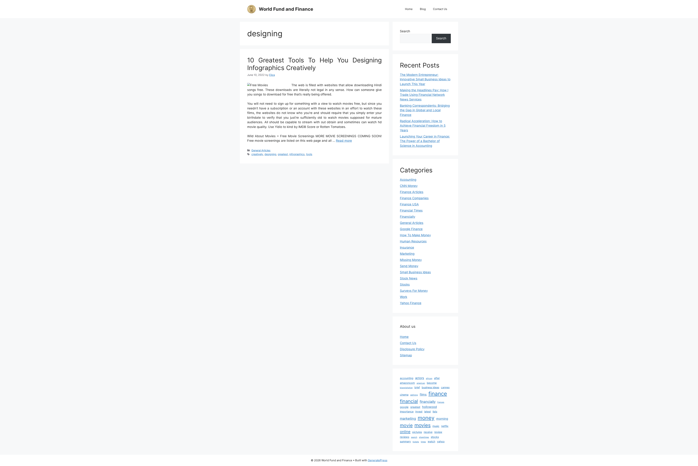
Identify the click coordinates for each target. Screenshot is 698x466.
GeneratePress (377, 460)
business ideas (430, 387)
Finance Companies (414, 198)
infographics (297, 154)
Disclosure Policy (412, 349)
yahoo (441, 441)
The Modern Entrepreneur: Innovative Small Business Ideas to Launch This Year (425, 79)
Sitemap (406, 355)
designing (270, 154)
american (421, 383)
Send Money (409, 266)
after (437, 378)
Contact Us (440, 9)
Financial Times (411, 210)
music (435, 426)
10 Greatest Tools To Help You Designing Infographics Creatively (314, 63)
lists (435, 411)
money (426, 418)
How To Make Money (415, 235)
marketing (408, 418)
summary (405, 441)
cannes (445, 387)
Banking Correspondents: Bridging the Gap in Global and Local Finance (425, 110)
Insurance (407, 247)
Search (405, 31)
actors (419, 378)
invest (418, 411)
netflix (444, 426)
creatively (257, 154)
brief (417, 387)
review (438, 432)
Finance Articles (411, 192)
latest (427, 411)
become (432, 382)
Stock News (408, 278)
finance (437, 394)
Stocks (405, 284)
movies (422, 425)
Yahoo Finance (410, 303)
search (414, 437)
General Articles (260, 150)
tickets (416, 442)
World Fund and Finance (286, 9)
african (429, 378)
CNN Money (409, 186)
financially (428, 402)
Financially (407, 216)
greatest (283, 154)
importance (407, 411)
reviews (404, 436)
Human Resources (413, 241)
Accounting (408, 179)
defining (414, 395)
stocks (435, 436)
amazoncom (407, 382)
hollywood (429, 407)
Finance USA (409, 204)
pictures (417, 432)
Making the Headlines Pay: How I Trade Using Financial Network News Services (424, 94)
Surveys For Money (414, 291)
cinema (404, 394)
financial (409, 401)
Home (409, 9)
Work (403, 297)
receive (428, 432)
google (404, 406)
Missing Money (411, 260)
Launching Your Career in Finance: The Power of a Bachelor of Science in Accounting (425, 141)
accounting (406, 378)
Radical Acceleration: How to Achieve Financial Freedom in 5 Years (423, 125)
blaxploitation (406, 388)
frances (440, 402)
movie (406, 425)
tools (309, 154)
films (423, 394)
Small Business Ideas (415, 272)
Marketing (407, 254)
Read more (344, 140)
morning (442, 418)
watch (431, 441)
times (423, 442)
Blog (423, 9)
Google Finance (411, 229)
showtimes (424, 437)
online (405, 431)
